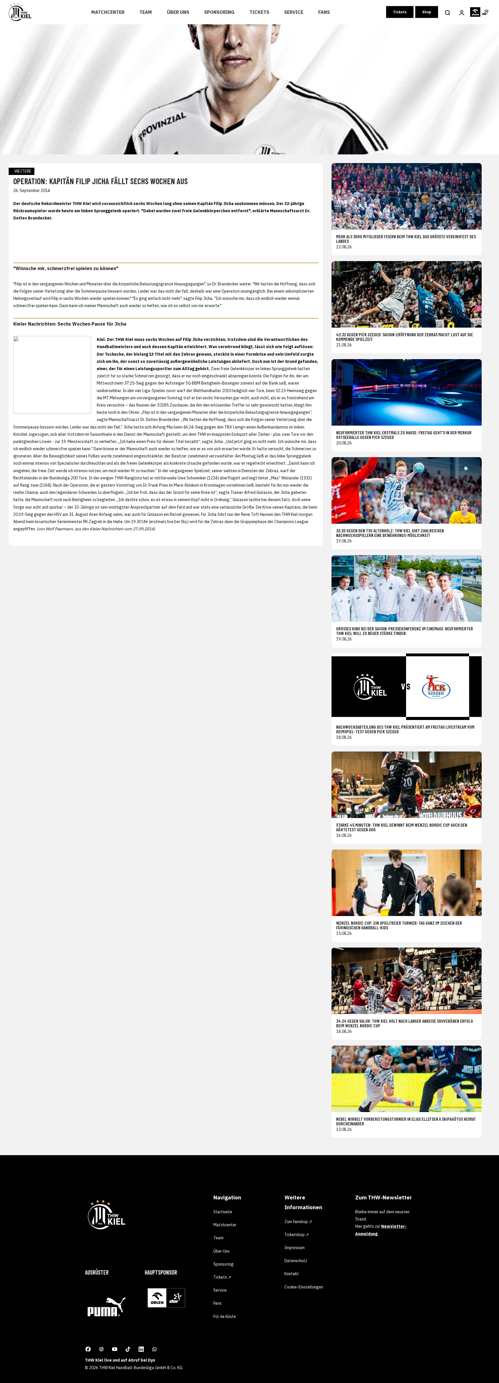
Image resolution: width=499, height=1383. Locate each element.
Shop (426, 12)
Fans (324, 12)
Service (293, 12)
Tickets (259, 12)
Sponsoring (219, 12)
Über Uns (178, 12)
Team (145, 12)
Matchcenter (107, 12)
